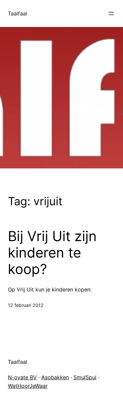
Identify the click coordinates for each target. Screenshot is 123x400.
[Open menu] (111, 13)
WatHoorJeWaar (28, 386)
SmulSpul (84, 377)
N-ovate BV (22, 377)
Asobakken (55, 377)
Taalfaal (17, 13)
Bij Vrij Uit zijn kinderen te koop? (52, 253)
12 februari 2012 (26, 305)
